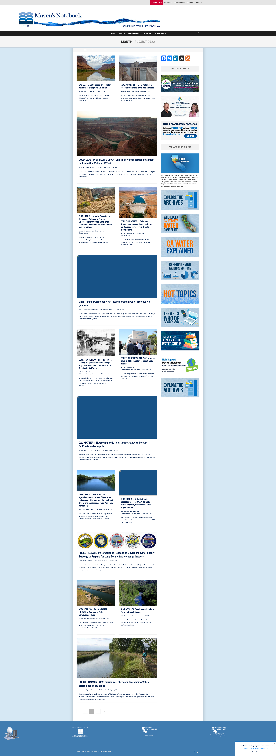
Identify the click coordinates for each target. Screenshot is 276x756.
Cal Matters (83, 91)
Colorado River (92, 91)
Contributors (179, 2)
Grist (81, 309)
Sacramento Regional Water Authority (89, 690)
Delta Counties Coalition (86, 560)
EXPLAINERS (133, 33)
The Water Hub (125, 616)
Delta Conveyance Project (101, 560)
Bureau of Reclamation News (87, 231)
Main (113, 33)
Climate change (126, 369)
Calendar (147, 33)
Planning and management (92, 309)
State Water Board (84, 509)
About (198, 2)
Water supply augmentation (106, 309)
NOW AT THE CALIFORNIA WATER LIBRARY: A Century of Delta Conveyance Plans (93, 612)
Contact (190, 2)
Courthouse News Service (128, 233)
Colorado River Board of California (88, 167)
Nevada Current (126, 91)
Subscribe (168, 2)
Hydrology (82, 374)
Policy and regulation (136, 369)
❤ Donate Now (156, 2)
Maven (81, 618)
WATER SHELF (160, 33)
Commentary (135, 616)
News (121, 33)
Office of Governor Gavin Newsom (130, 511)
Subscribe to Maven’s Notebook (255, 749)
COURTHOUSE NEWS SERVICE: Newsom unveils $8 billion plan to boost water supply (138, 361)
